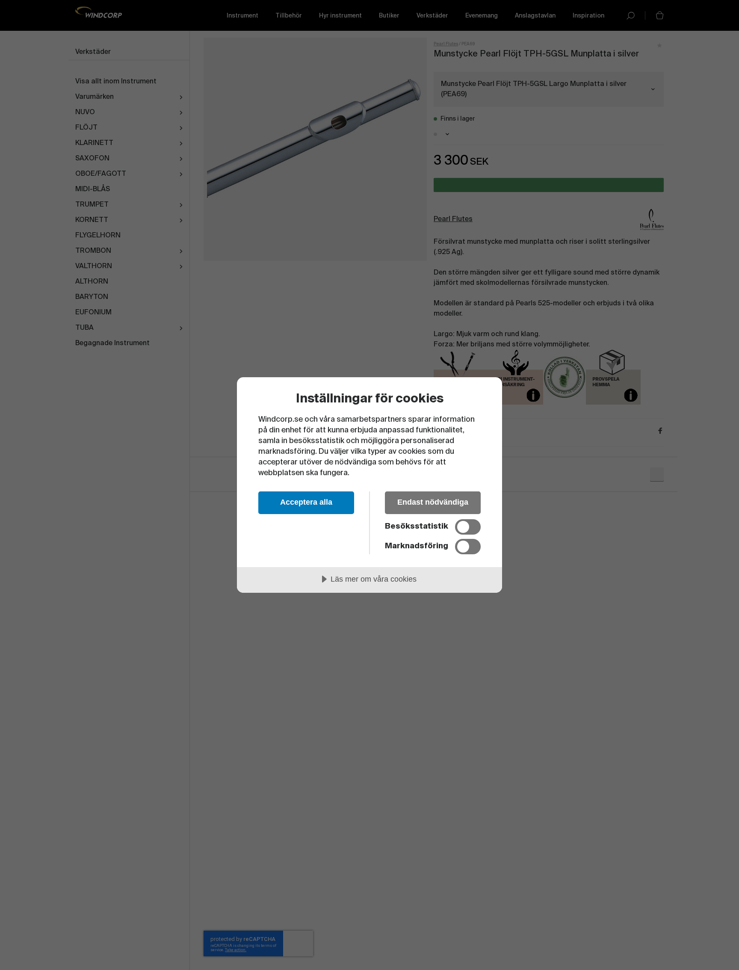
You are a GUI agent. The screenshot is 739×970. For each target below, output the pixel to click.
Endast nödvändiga (432, 502)
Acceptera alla (306, 502)
